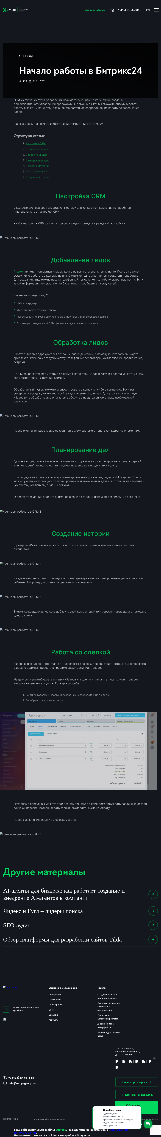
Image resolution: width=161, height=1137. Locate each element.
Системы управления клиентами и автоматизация (108, 1006)
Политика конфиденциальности (48, 1119)
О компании (55, 999)
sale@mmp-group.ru (22, 1083)
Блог (51, 1010)
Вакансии (53, 1015)
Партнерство (55, 1004)
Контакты (53, 1020)
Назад (28, 56)
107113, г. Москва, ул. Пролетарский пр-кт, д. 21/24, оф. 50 (127, 1051)
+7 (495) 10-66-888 (21, 1078)
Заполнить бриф (95, 10)
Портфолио (55, 994)
